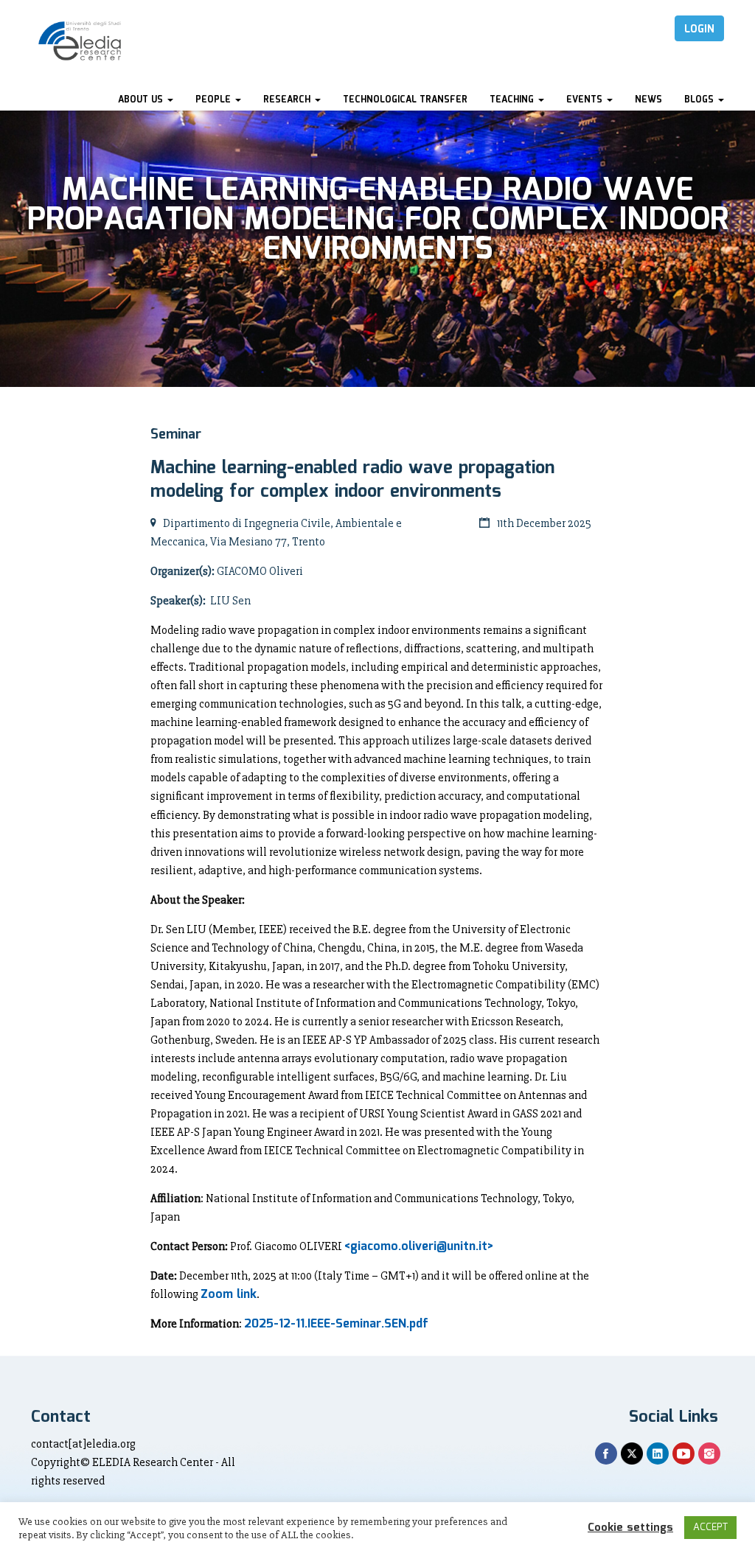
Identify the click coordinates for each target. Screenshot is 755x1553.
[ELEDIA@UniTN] (79, 41)
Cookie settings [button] (630, 1528)
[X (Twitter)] (632, 1453)
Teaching (513, 100)
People (214, 100)
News (648, 100)
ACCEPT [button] (710, 1527)
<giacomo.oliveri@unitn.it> (418, 1247)
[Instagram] (709, 1453)
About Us (142, 100)
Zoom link (229, 1294)
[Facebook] (606, 1453)
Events (585, 100)
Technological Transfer (405, 100)
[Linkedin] (658, 1453)
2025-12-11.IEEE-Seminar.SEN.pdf (336, 1324)
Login (699, 29)
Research (288, 100)
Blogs (700, 100)
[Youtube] (683, 1453)
